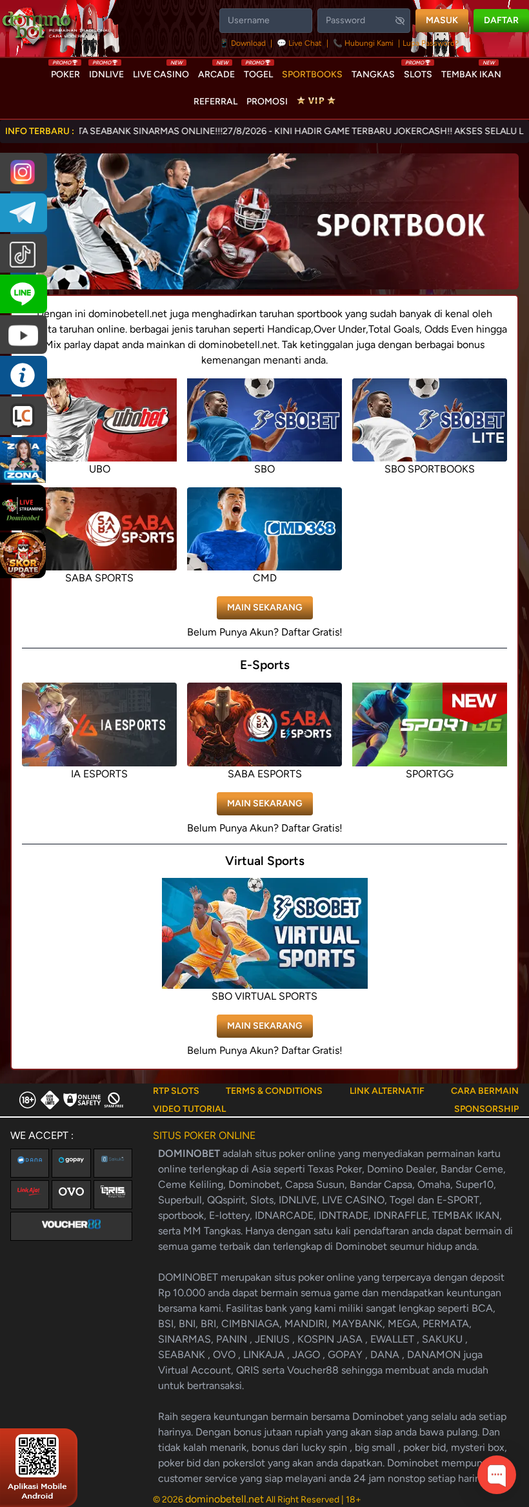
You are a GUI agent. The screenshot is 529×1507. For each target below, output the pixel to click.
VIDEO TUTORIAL (189, 1109)
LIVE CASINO (161, 71)
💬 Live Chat (299, 43)
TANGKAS (373, 74)
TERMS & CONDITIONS (274, 1090)
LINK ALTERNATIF (387, 1090)
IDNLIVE (106, 71)
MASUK (442, 20)
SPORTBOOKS (312, 74)
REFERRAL (215, 101)
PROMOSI (267, 101)
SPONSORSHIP (486, 1109)
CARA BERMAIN (485, 1090)
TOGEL (258, 71)
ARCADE (216, 71)
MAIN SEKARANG (265, 607)
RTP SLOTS (176, 1090)
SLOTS (418, 71)
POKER (65, 71)
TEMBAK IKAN (471, 71)
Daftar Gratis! (312, 632)
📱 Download (243, 43)
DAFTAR (501, 20)
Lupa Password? (431, 43)
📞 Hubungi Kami (363, 43)
